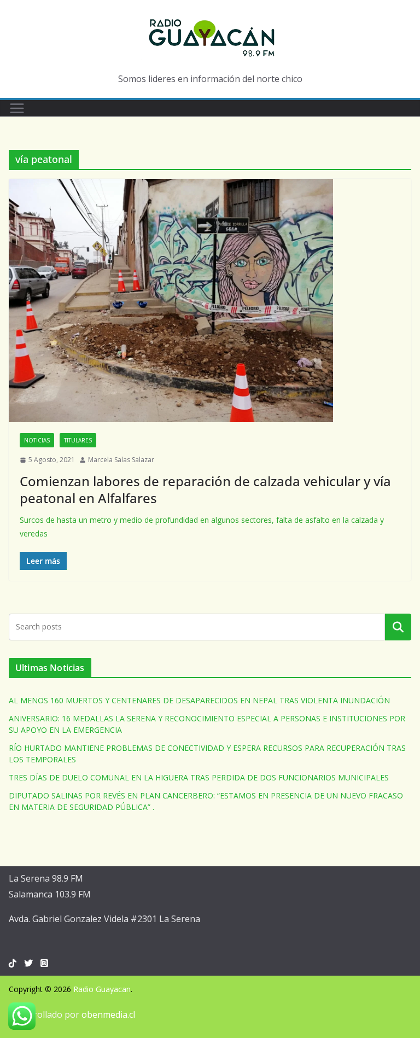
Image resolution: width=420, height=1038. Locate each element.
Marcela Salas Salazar (121, 459)
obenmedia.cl (108, 1014)
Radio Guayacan (102, 989)
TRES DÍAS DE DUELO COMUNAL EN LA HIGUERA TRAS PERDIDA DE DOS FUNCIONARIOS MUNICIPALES (199, 777)
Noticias (37, 440)
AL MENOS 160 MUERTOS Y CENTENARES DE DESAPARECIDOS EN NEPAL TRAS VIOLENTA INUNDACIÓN (199, 700)
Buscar (398, 627)
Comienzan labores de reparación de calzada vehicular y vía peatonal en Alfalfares (205, 489)
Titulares (78, 440)
